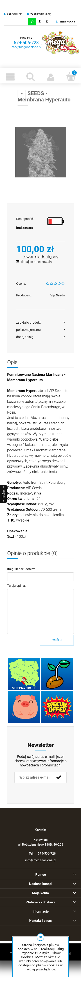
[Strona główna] (60, 42)
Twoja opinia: (16, 585)
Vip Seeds (57, 295)
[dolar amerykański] (39, 21)
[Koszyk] (71, 76)
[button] (10, 76)
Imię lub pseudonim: (21, 569)
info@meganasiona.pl (26, 47)
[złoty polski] (32, 21)
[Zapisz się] (59, 777)
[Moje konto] (50, 76)
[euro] (47, 21)
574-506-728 (26, 42)
